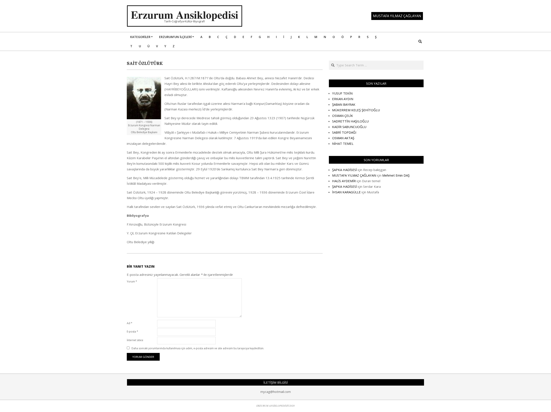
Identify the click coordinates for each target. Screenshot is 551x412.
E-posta (132, 331)
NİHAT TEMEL (342, 143)
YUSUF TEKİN (342, 93)
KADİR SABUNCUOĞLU (349, 127)
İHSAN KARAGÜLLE (346, 192)
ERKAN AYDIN (342, 99)
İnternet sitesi (135, 340)
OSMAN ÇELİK (342, 115)
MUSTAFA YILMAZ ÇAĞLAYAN (354, 175)
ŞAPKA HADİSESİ (344, 170)
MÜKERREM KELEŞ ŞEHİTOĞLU (356, 110)
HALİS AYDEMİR (344, 181)
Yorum (132, 281)
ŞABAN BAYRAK (343, 104)
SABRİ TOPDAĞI (344, 132)
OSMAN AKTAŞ (343, 138)
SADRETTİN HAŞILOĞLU (350, 121)
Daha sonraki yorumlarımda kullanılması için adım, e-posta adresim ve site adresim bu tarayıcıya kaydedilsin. (198, 348)
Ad (129, 323)
